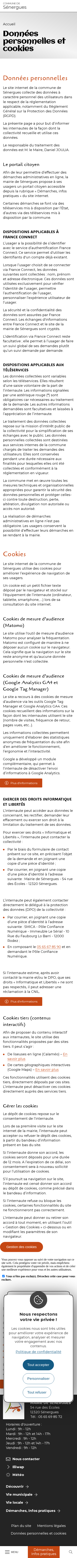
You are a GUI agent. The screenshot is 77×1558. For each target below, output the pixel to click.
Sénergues (15, 6)
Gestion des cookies (21, 1247)
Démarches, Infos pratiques (43, 1552)
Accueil (9, 24)
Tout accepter (38, 1365)
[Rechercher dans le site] (70, 1552)
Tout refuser (36, 1392)
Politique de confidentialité (38, 1352)
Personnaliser (38, 1379)
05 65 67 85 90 (49, 947)
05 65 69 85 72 (50, 1417)
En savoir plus (47, 1070)
